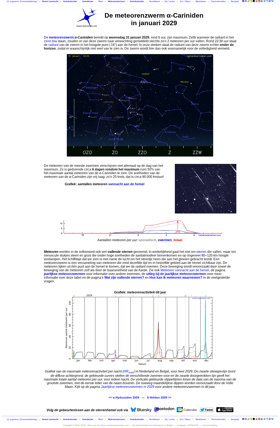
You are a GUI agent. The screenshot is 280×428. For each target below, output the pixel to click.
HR (129, 371)
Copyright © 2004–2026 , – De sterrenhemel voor (118, 425)
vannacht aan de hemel (126, 184)
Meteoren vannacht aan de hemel (184, 270)
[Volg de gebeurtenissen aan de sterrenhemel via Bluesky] (272, 1)
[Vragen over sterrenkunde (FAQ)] (251, 1)
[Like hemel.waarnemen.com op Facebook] (262, 1)
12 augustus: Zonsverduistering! (22, 1)
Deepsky (235, 1)
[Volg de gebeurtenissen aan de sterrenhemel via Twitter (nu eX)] (264, 1)
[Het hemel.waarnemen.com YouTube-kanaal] (259, 1)
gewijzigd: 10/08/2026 (187, 425)
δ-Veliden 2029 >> (159, 397)
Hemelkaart (154, 1)
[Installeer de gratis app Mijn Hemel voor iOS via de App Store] (256, 1)
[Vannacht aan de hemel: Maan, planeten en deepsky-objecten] (248, 1)
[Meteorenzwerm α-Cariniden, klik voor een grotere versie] (140, 105)
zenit (47, 41)
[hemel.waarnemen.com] (86, 17)
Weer (100, 1)
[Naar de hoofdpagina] (243, 1)
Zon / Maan (185, 1)
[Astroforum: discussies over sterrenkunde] (254, 1)
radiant (53, 45)
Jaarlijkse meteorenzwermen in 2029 (127, 386)
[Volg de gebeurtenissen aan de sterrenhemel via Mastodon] (270, 1)
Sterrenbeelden (218, 1)
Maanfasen (201, 1)
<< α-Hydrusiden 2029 (124, 397)
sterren (201, 251)
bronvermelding (210, 425)
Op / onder (170, 1)
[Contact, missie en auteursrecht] (246, 1)
